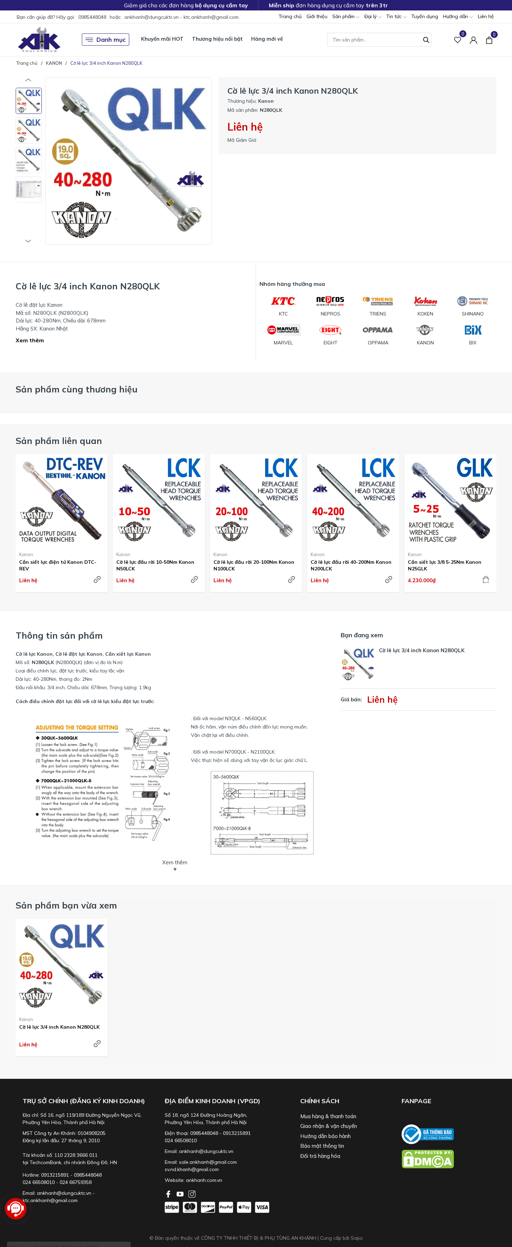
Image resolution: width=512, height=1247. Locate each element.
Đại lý (371, 16)
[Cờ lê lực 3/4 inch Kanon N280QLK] (62, 965)
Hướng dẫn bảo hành (325, 1136)
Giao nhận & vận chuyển (328, 1126)
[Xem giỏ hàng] (489, 39)
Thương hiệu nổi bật (217, 39)
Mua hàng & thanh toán (328, 1116)
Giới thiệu (317, 16)
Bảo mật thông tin (322, 1146)
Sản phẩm (344, 16)
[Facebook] (169, 1193)
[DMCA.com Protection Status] (449, 1159)
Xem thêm (30, 340)
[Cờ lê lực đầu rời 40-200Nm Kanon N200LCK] (353, 500)
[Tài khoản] (473, 39)
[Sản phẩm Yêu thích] (457, 39)
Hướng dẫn (456, 16)
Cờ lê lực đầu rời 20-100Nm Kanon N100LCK (254, 565)
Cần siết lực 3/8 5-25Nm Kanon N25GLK (444, 565)
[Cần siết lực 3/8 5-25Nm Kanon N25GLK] (450, 500)
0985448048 (92, 17)
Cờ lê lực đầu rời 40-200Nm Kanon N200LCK (351, 565)
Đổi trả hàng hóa (320, 1156)
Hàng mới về (267, 39)
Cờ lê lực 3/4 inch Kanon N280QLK (59, 1027)
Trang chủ (290, 16)
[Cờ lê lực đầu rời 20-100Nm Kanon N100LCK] (256, 500)
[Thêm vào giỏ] (486, 579)
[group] (128, 161)
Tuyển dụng (424, 16)
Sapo (357, 1238)
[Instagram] (191, 1193)
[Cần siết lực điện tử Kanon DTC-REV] (62, 500)
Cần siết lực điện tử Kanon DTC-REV (57, 565)
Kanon (26, 554)
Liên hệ (486, 16)
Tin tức (394, 16)
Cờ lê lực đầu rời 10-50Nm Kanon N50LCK (155, 565)
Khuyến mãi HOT (162, 39)
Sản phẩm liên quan (59, 440)
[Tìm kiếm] (426, 39)
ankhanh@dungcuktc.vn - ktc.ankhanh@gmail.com (181, 17)
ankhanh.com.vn (204, 1180)
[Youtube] (181, 1193)
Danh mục (111, 39)
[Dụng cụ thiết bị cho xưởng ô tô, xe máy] (39, 39)
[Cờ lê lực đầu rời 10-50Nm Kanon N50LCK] (159, 500)
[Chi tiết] (97, 579)
